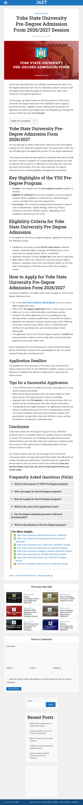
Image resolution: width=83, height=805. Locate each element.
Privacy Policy (46, 802)
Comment (10, 646)
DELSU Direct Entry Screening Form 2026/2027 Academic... (31, 627)
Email (33, 668)
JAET (41, 2)
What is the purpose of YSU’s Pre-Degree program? (41, 483)
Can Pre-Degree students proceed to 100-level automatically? (36, 516)
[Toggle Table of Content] (33, 121)
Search (29, 701)
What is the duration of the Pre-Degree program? (40, 524)
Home (32, 802)
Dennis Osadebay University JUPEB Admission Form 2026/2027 (39, 755)
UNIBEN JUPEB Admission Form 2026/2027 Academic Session (31, 613)
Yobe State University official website (38, 302)
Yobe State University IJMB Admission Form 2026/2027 (42, 535)
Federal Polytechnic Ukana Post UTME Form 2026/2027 (31, 600)
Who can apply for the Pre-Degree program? (37, 491)
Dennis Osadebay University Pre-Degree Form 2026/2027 (66, 613)
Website (57, 668)
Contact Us (75, 802)
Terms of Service (65, 802)
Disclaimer (55, 802)
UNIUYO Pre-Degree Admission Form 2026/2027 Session (42, 563)
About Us (38, 802)
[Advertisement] (41, 781)
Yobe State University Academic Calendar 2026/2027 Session (44, 551)
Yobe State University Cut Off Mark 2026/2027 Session (41, 554)
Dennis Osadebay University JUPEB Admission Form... (67, 599)
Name (10, 668)
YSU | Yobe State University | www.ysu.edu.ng (31, 575)
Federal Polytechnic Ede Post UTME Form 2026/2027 (66, 627)
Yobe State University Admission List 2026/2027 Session (42, 548)
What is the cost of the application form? (36, 506)
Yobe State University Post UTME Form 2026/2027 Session (43, 544)
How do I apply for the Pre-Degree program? (37, 499)
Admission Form (41, 13)
